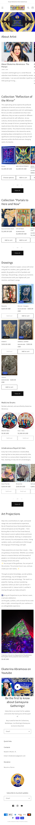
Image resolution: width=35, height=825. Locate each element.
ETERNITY (4, 341)
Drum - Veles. (21, 430)
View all (17, 190)
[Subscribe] (29, 731)
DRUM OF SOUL (5, 430)
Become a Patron (9, 767)
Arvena (3, 166)
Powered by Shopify (23, 821)
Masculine (4, 306)
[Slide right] (22, 185)
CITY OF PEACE (20, 229)
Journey (3, 377)
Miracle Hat (19, 484)
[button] (2, 8)
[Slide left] (13, 185)
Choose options (8, 177)
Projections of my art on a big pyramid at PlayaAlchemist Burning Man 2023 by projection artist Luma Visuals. (16, 655)
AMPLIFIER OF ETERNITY (22, 166)
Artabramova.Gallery (15, 821)
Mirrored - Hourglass (23, 306)
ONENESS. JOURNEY (23, 341)
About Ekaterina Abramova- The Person (15, 65)
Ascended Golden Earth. (7, 229)
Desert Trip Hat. (5, 484)
